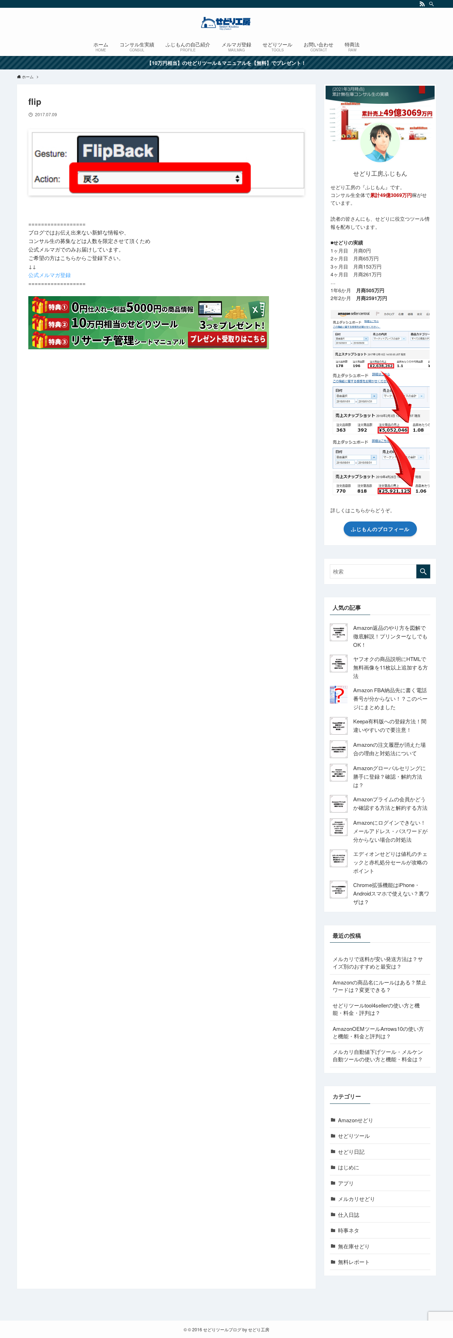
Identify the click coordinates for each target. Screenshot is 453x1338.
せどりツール (354, 1135)
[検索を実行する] (423, 571)
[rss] (422, 4)
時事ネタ (348, 1230)
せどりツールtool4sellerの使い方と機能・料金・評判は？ (376, 1008)
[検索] (431, 4)
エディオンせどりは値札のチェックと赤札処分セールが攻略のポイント (390, 862)
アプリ (346, 1183)
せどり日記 (351, 1151)
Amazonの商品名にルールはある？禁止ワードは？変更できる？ (379, 985)
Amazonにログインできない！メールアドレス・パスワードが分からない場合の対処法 (390, 831)
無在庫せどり (354, 1246)
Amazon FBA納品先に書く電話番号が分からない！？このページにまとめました (390, 698)
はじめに (348, 1167)
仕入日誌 (348, 1214)
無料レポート (354, 1261)
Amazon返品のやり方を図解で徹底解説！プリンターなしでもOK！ (390, 636)
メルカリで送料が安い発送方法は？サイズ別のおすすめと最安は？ (378, 962)
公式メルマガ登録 (49, 274)
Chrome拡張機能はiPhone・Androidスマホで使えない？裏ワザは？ (391, 893)
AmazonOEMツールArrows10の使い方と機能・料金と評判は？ (378, 1032)
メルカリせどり (356, 1198)
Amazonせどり (355, 1120)
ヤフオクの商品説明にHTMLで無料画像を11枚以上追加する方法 (390, 667)
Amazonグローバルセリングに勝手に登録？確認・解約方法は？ (389, 776)
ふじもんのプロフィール (380, 528)
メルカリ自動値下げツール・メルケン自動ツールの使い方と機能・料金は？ (378, 1055)
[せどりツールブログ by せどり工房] (226, 23)
